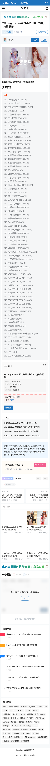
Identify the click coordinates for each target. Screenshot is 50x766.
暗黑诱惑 (6, 722)
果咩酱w (14, 722)
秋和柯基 (16, 730)
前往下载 (43, 32)
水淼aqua (6, 726)
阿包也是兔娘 (7, 737)
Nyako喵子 (33, 707)
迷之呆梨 (35, 733)
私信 (44, 40)
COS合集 (7, 32)
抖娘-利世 (14, 718)
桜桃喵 (36, 722)
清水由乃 (15, 726)
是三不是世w (39, 718)
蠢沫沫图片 (7, 733)
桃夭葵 (21, 722)
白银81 (35, 726)
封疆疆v (30, 714)
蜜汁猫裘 (33, 730)
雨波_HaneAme (30, 737)
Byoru (5, 707)
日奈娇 (22, 718)
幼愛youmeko (40, 714)
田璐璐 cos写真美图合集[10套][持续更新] (21, 423)
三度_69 (20, 710)
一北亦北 (13, 710)
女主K (23, 714)
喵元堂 (31, 750)
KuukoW (24, 707)
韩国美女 (6, 741)
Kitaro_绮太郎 (14, 707)
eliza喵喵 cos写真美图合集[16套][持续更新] (22, 427)
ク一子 (5, 710)
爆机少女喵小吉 (25, 726)
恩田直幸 (6, 718)
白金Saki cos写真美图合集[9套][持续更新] (21, 431)
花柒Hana (24, 730)
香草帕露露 (25, 741)
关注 (35, 40)
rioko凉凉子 (43, 707)
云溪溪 (28, 710)
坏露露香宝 (7, 714)
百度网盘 (8, 408)
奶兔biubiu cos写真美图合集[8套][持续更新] (22, 435)
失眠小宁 (16, 714)
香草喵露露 (15, 741)
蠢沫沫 (40, 730)
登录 (12, 400)
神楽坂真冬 (7, 730)
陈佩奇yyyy (18, 737)
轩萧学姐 (16, 733)
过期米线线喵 (25, 733)
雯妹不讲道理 (42, 737)
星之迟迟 (30, 718)
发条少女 (35, 710)
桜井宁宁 (29, 722)
